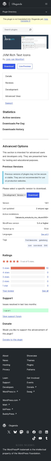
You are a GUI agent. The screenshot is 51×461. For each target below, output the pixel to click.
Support (9, 103)
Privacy (6, 369)
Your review (8, 291)
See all (45, 291)
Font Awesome (31, 240)
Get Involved (33, 378)
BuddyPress (10, 414)
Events (30, 382)
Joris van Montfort (15, 59)
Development (11, 89)
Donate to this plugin (13, 339)
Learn (5, 378)
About (5, 355)
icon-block (38, 245)
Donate (32, 387)
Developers (8, 387)
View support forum (12, 316)
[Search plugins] (30, 29)
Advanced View (13, 96)
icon (30, 245)
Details (8, 76)
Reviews (9, 83)
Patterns (31, 369)
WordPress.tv (10, 391)
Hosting (6, 365)
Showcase (32, 355)
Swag (31, 391)
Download (9, 66)
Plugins (30, 365)
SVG (45, 245)
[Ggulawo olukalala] (47, 4)
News (5, 360)
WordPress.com (11, 400)
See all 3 (44, 234)
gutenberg (43, 240)
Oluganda (13, 425)
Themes (31, 360)
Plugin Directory (9, 12)
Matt (6, 404)
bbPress (8, 409)
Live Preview (25, 66)
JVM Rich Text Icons (16, 55)
